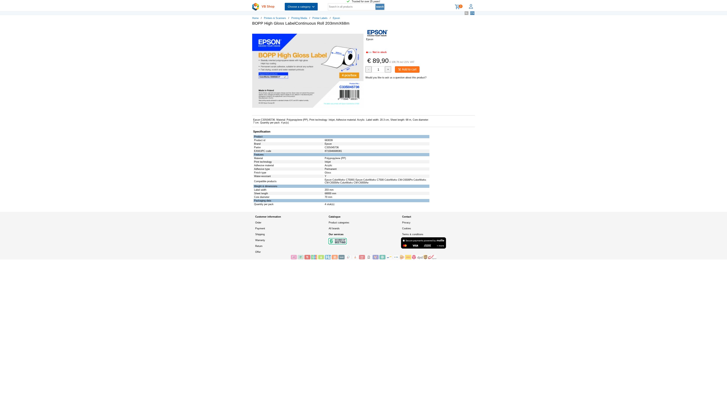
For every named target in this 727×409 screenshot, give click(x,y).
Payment (260, 228)
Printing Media (299, 18)
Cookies (406, 228)
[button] (360, 32)
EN (472, 13)
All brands (334, 228)
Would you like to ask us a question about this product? (395, 77)
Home (255, 18)
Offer (258, 252)
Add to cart (408, 69)
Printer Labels (320, 18)
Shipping (260, 234)
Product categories (339, 222)
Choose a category (300, 6)
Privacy (406, 222)
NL (466, 13)
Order (258, 222)
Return (258, 246)
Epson (336, 18)
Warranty (260, 240)
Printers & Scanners (275, 18)
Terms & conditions (412, 234)
